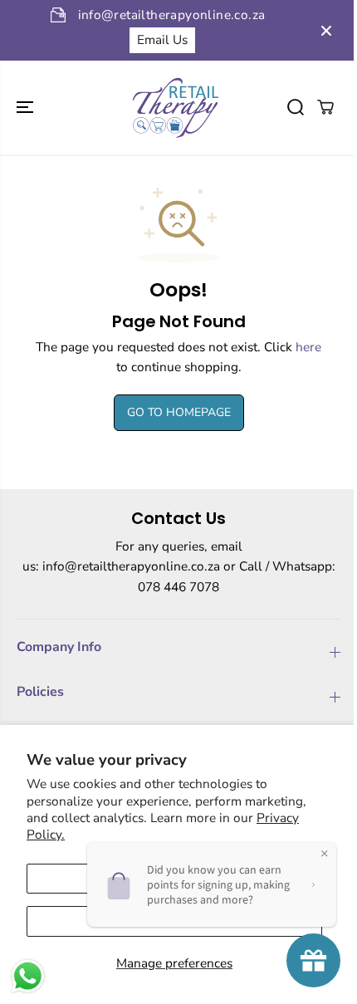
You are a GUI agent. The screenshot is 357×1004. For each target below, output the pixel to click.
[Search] (296, 107)
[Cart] (325, 107)
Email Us (162, 39)
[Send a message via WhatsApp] (27, 976)
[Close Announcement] (326, 31)
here (308, 346)
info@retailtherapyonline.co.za (131, 566)
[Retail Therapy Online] (174, 108)
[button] (27, 107)
